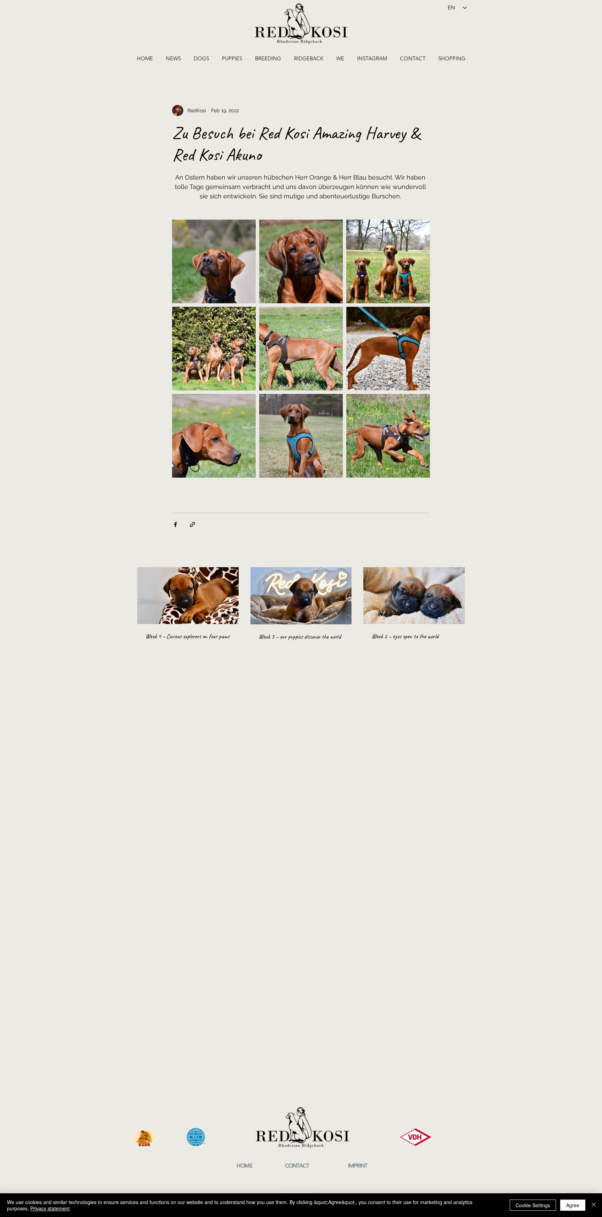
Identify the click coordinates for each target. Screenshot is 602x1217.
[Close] (593, 1205)
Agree (572, 1205)
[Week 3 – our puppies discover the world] (301, 595)
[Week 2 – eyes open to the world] (414, 595)
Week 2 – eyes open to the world (405, 636)
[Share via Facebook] (175, 524)
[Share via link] (192, 524)
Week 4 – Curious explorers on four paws (187, 636)
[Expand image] (214, 261)
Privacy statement (50, 1208)
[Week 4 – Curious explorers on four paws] (188, 595)
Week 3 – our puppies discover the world (300, 636)
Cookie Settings (533, 1205)
